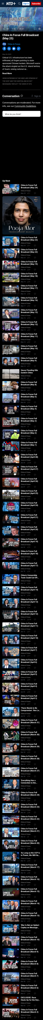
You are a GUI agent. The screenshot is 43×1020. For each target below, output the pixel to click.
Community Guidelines (25, 106)
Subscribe (36, 4)
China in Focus (14, 44)
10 (30, 450)
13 (30, 1018)
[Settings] (40, 29)
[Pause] (3, 29)
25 (30, 463)
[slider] (21, 26)
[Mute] (8, 29)
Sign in (26, 4)
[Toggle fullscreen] (35, 29)
